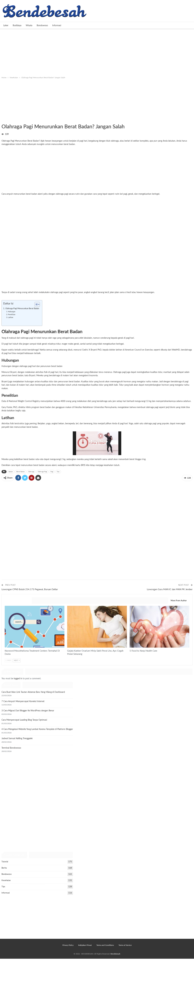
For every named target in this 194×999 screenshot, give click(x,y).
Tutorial (5, 862)
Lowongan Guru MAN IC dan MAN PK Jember (169, 589)
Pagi (51, 471)
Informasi (56, 25)
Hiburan (5, 120)
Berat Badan (20, 471)
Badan (11, 471)
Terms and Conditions (105, 945)
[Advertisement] (97, 52)
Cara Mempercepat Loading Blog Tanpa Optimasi (24, 720)
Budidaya (17, 25)
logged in (18, 679)
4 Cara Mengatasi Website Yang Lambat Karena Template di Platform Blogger (37, 729)
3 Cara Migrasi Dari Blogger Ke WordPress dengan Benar (28, 711)
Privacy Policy (68, 945)
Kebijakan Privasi (85, 945)
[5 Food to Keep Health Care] (159, 627)
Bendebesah (115, 954)
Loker (5, 25)
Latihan (10, 317)
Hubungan (11, 311)
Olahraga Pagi (42, 471)
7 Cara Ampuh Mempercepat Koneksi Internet (23, 701)
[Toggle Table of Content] (35, 304)
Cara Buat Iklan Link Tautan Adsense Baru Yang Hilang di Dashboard (33, 692)
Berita (4, 868)
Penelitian (11, 314)
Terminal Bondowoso (11, 748)
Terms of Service (125, 945)
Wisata (29, 25)
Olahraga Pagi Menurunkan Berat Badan (22, 308)
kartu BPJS (80, 465)
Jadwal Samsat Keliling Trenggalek (17, 738)
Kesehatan (3, 120)
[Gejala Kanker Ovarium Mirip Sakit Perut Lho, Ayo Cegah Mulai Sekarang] (97, 627)
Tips (58, 471)
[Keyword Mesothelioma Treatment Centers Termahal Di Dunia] (34, 627)
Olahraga (31, 471)
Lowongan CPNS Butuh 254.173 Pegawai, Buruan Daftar (30, 589)
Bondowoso (42, 25)
